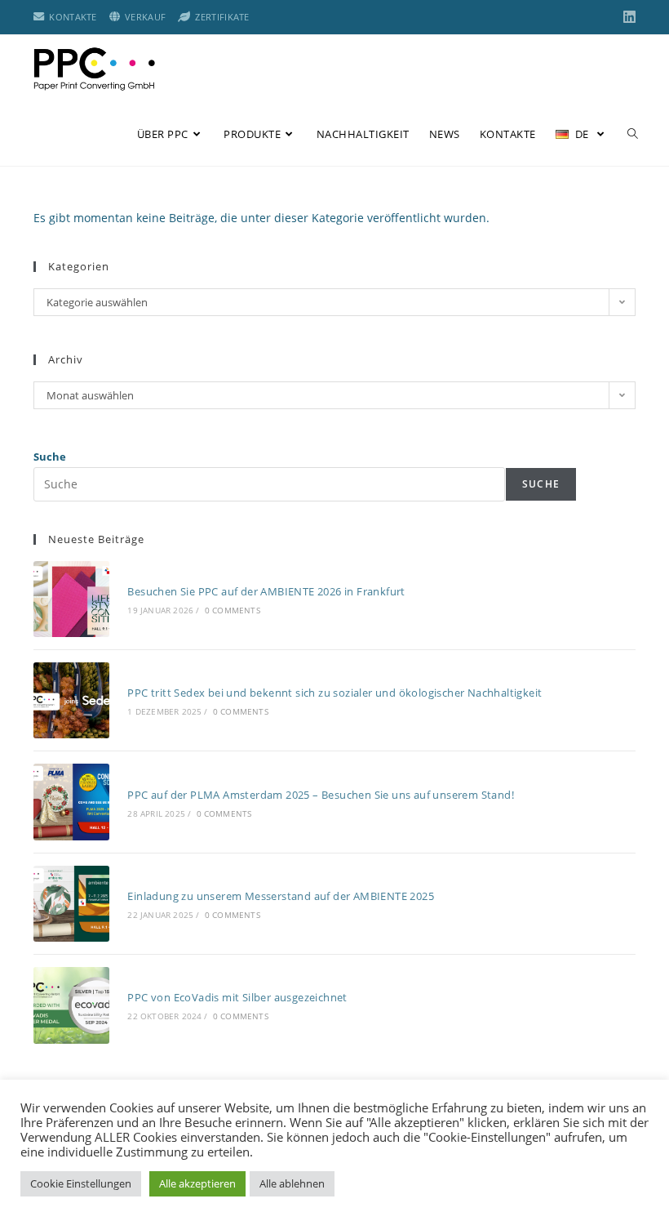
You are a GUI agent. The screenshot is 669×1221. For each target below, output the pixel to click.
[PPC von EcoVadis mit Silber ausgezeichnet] (71, 1005)
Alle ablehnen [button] (292, 1183)
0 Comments (232, 610)
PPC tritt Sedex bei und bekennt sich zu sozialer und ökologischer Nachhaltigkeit (334, 692)
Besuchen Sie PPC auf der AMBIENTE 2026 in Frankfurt (266, 591)
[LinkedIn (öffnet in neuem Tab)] (627, 17)
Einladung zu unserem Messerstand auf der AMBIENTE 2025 (280, 896)
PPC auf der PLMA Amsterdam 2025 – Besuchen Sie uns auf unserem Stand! (320, 794)
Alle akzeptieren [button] (197, 1183)
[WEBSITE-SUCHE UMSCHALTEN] (633, 134)
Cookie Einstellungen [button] (80, 1183)
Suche (49, 456)
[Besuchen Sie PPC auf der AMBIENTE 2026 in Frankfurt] (71, 599)
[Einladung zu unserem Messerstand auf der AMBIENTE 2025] (71, 904)
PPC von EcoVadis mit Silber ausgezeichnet (237, 997)
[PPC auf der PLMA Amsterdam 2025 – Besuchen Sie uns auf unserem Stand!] (71, 802)
